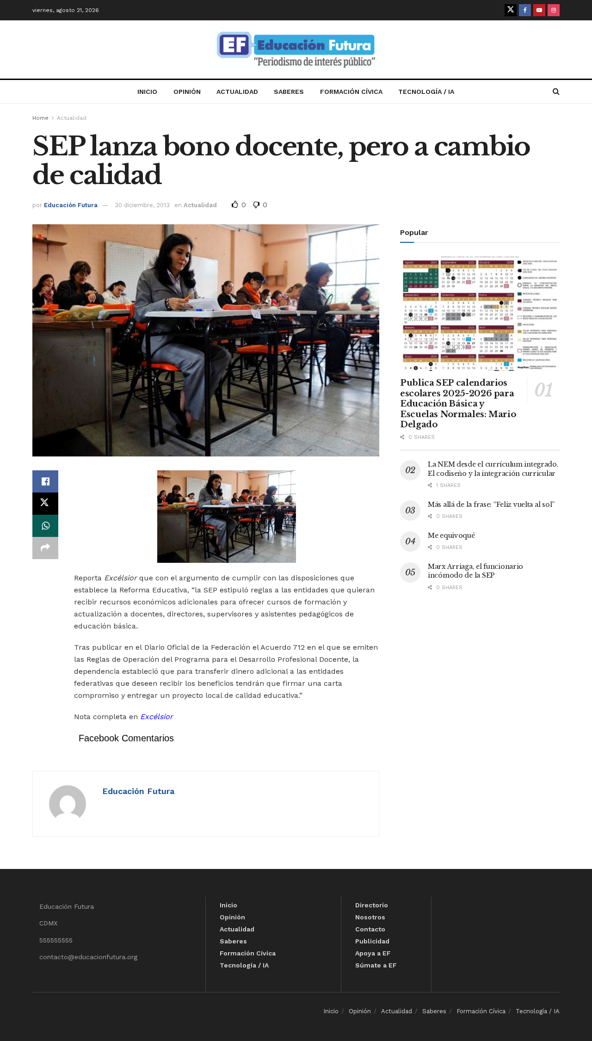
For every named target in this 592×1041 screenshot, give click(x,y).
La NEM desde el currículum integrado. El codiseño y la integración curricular (493, 469)
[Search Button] (556, 91)
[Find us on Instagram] (554, 10)
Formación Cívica (351, 91)
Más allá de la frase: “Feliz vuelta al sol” (491, 504)
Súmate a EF (376, 965)
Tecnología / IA (426, 91)
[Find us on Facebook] (525, 10)
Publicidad (372, 941)
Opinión (187, 91)
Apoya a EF (373, 953)
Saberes (289, 91)
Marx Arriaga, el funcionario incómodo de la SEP (475, 571)
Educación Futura (71, 205)
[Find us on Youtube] (539, 10)
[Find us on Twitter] (511, 10)
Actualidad (237, 91)
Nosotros (370, 917)
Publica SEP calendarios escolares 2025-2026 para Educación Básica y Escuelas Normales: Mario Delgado (458, 404)
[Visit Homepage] (296, 49)
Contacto (370, 929)
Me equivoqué (451, 535)
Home (40, 118)
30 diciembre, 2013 (142, 205)
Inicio (147, 91)
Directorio (371, 905)
